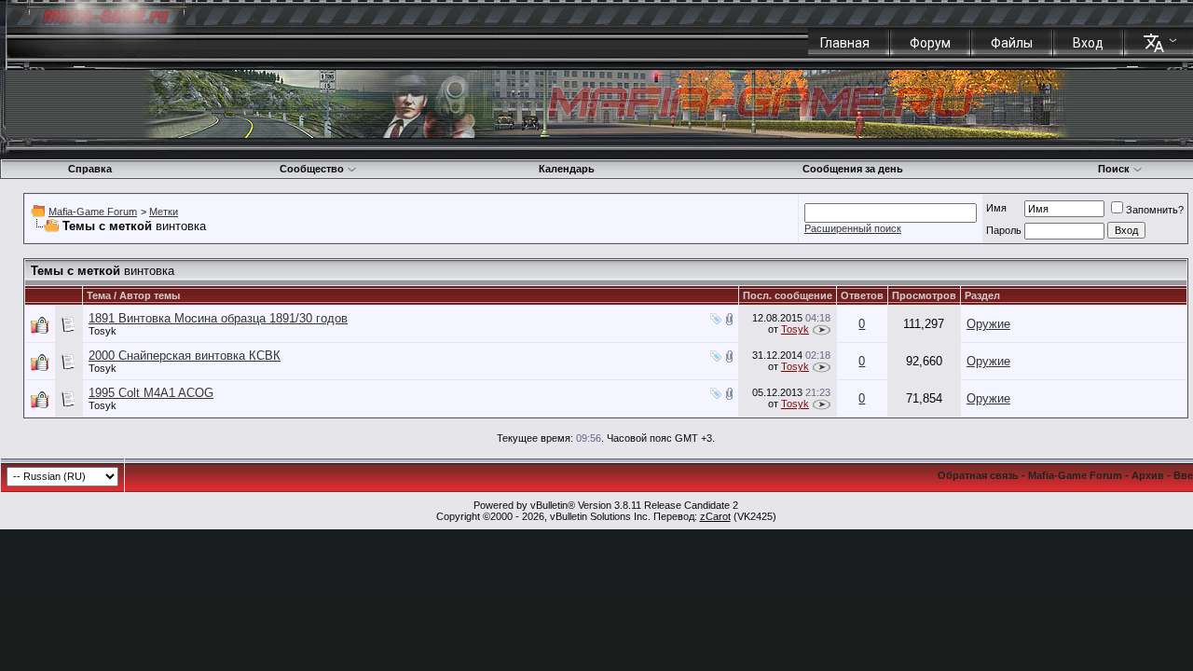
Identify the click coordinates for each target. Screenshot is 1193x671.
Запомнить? (1155, 209)
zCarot (715, 516)
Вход (1088, 42)
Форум (930, 42)
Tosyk (103, 330)
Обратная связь (978, 475)
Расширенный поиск (852, 228)
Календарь (567, 168)
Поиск (1114, 168)
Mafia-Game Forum (92, 211)
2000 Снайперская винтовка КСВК (185, 356)
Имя (996, 207)
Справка (90, 168)
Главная (845, 42)
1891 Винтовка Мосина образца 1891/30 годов (218, 318)
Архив (1147, 475)
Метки (163, 211)
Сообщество (312, 168)
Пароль (1004, 230)
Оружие (988, 324)
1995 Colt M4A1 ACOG (151, 393)
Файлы (1012, 42)
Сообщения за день (852, 168)
